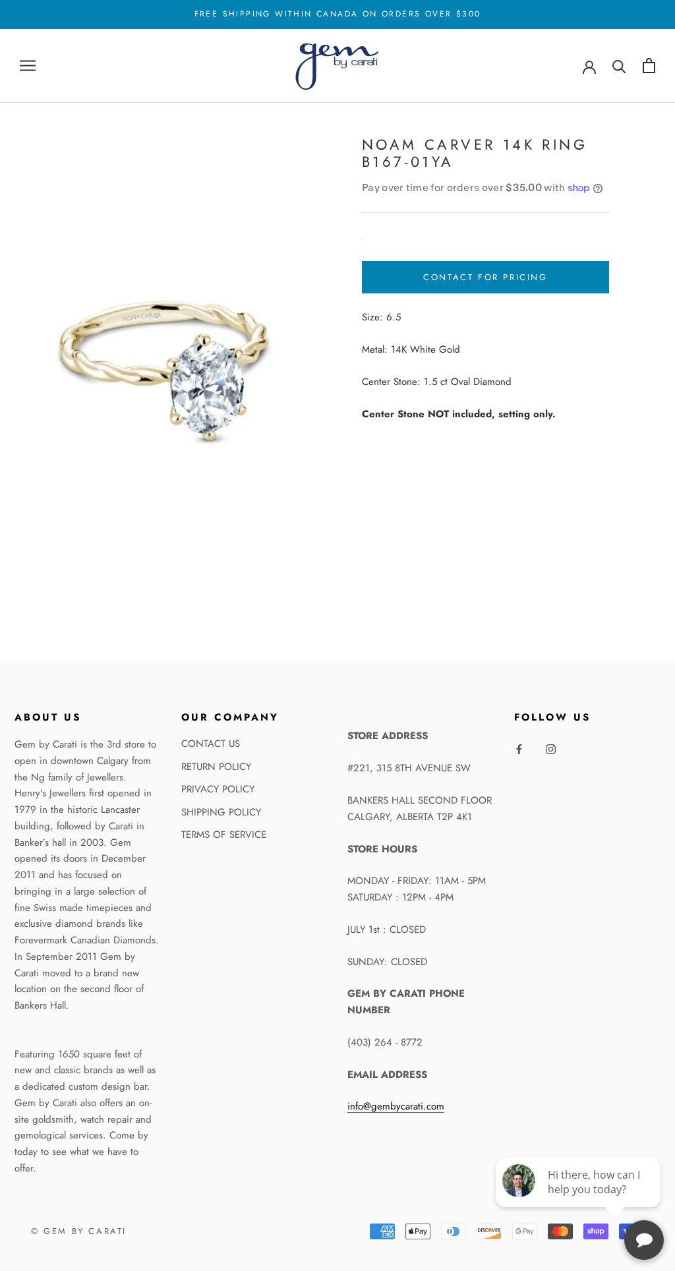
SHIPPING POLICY (221, 812)
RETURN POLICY (216, 766)
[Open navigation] (28, 65)
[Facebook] (519, 748)
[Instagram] (551, 748)
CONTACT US (210, 743)
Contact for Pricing (485, 277)
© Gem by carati (79, 1231)
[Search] (619, 66)
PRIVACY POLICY (217, 789)
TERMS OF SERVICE (223, 834)
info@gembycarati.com (395, 1106)
